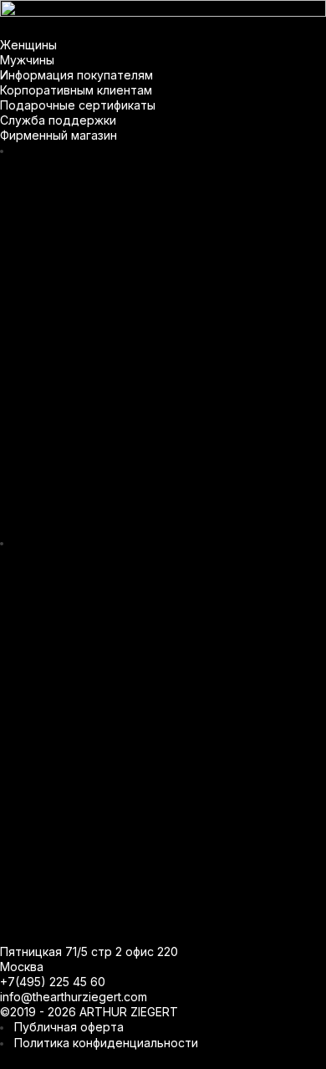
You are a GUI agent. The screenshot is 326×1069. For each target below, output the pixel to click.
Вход (163, 726)
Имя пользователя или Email (138, 576)
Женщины (46, 13)
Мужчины (125, 13)
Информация (212, 13)
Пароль (75, 635)
